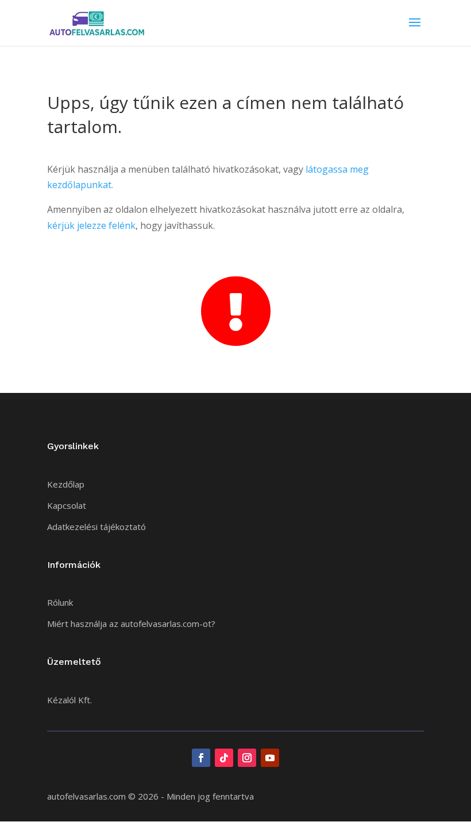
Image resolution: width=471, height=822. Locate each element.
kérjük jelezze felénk (91, 225)
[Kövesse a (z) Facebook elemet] (201, 758)
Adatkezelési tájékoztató (96, 526)
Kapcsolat (66, 505)
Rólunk (60, 602)
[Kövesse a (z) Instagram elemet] (247, 758)
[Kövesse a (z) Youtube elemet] (270, 758)
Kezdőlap (65, 484)
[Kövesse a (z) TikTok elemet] (224, 758)
